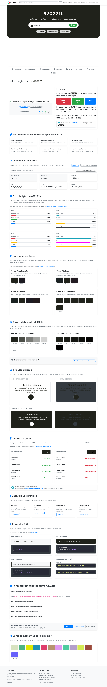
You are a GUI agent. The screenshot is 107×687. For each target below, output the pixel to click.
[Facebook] (39, 112)
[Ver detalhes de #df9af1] (58, 647)
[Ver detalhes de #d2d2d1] (44, 339)
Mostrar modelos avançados (89, 165)
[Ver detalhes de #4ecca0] (66, 647)
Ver (74, 25)
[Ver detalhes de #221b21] (74, 280)
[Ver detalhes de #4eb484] (22, 647)
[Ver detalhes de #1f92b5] (36, 647)
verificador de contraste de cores (34, 488)
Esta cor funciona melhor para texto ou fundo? (26, 616)
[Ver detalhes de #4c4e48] (22, 339)
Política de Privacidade (78, 677)
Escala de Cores (62, 206)
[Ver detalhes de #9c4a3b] (88, 647)
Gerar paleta (41, 31)
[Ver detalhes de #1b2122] (59, 280)
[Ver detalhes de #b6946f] (51, 647)
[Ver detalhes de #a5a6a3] (36, 339)
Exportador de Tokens (36, 532)
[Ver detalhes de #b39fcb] (73, 647)
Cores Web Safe (76, 673)
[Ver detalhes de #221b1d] (36, 300)
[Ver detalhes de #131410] (74, 339)
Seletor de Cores (44, 673)
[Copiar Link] (49, 112)
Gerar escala (15, 514)
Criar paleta (60, 514)
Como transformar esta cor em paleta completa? (27, 606)
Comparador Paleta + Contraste (46, 266)
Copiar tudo (75, 165)
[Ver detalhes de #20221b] (14, 280)
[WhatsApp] (45, 112)
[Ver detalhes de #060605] (89, 339)
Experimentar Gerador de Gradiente (84, 361)
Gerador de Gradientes (46, 675)
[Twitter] (42, 112)
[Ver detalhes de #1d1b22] (22, 280)
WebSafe (74, 123)
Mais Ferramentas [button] (93, 2)
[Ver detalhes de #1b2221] (14, 300)
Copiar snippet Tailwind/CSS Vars (86, 170)
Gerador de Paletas (51, 206)
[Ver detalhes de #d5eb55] (80, 647)
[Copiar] (34, 178)
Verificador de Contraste (47, 677)
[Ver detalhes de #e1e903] (29, 647)
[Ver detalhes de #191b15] (67, 339)
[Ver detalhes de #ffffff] (14, 347)
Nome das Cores (76, 675)
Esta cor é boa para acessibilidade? (22, 601)
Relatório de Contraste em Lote (43, 446)
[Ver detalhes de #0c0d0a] (81, 339)
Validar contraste (52, 31)
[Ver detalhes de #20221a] (89, 300)
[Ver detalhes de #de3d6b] (44, 647)
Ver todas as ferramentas (46, 682)
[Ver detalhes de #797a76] (29, 339)
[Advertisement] (53, 54)
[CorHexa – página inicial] (12, 3)
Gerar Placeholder (37, 106)
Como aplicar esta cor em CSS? (21, 591)
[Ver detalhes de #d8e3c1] (14, 647)
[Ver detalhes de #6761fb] (14, 654)
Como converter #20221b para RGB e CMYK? (26, 611)
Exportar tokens (65, 31)
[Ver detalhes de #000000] (59, 347)
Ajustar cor (25, 106)
